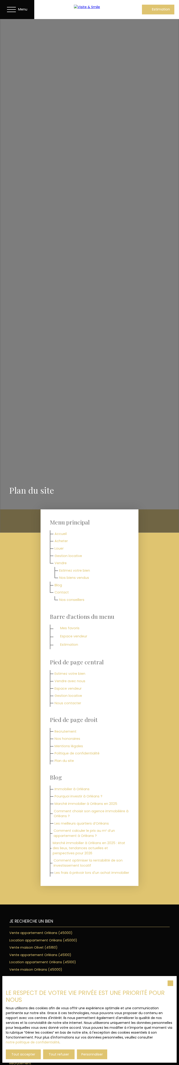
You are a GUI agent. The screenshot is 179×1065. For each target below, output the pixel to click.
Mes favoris (69, 628)
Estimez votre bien (74, 570)
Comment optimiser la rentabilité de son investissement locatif (88, 863)
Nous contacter (68, 703)
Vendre (61, 563)
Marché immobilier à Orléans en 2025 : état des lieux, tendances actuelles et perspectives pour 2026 (89, 848)
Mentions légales (69, 746)
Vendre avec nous (70, 681)
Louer (59, 548)
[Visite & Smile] (96, 9)
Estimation (69, 644)
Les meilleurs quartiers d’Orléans (82, 823)
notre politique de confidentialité (32, 1042)
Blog (58, 585)
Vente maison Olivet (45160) (33, 947)
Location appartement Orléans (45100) (42, 962)
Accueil (61, 533)
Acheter (61, 541)
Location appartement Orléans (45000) (43, 940)
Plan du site (64, 760)
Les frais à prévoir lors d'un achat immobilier (92, 872)
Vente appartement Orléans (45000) (40, 933)
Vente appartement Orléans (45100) (40, 955)
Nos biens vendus (74, 577)
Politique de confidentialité (77, 753)
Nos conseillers (71, 599)
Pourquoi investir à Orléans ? (78, 796)
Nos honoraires (67, 738)
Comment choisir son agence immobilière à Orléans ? (91, 814)
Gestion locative (68, 556)
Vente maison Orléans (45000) (35, 969)
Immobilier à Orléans (72, 789)
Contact (62, 592)
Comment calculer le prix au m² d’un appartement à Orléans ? (84, 833)
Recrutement (65, 731)
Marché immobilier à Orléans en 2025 (86, 803)
